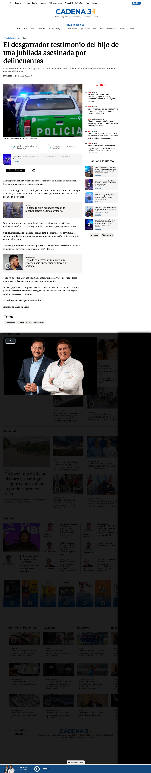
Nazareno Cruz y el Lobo (57, 29)
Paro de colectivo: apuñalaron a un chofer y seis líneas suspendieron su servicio (46, 263)
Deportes (18, 3)
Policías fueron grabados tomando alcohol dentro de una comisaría (45, 209)
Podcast (94, 235)
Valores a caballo (98, 29)
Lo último (101, 85)
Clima (88, 3)
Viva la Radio (75, 24)
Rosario (86, 17)
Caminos (27, 3)
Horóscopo (95, 3)
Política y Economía (98, 119)
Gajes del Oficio (111, 29)
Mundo (96, 17)
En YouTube (79, 3)
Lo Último (56, 17)
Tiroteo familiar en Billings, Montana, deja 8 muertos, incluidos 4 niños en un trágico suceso (101, 97)
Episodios (16, 161)
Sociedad (28, 205)
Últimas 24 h (69, 3)
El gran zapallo (85, 29)
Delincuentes (39, 322)
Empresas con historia (126, 29)
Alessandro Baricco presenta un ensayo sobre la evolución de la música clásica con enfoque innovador (102, 149)
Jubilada (20, 322)
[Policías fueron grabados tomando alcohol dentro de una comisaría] (13, 210)
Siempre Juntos (30, 257)
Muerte (28, 322)
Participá (136, 3)
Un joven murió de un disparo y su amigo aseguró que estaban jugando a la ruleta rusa (103, 111)
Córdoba (76, 17)
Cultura (94, 131)
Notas (19, 29)
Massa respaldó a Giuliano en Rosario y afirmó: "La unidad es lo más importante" (103, 123)
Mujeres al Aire (72, 29)
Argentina (64, 17)
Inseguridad (10, 322)
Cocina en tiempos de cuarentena (35, 29)
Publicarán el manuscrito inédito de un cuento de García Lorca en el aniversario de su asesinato (103, 135)
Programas (43, 3)
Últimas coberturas (55, 3)
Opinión (34, 3)
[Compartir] (33, 170)
